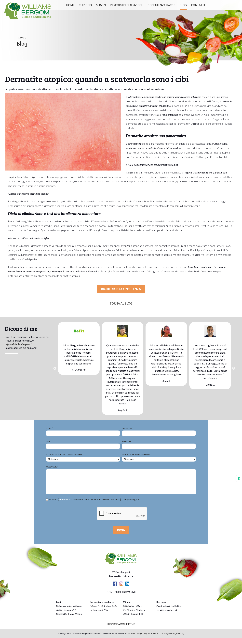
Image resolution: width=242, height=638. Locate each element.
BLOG (183, 4)
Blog (21, 43)
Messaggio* (52, 467)
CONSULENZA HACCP (161, 4)
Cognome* (127, 428)
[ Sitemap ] (179, 633)
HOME (70, 4)
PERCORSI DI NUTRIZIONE (126, 4)
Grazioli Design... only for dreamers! (144, 633)
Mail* (48, 441)
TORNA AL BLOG (121, 303)
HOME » (21, 37)
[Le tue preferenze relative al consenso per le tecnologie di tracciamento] (239, 478)
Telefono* (127, 441)
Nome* (49, 428)
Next (233, 368)
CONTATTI (198, 4)
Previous (54, 368)
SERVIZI (101, 4)
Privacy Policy (168, 633)
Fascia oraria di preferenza (136, 454)
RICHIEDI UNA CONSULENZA (121, 289)
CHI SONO (85, 4)
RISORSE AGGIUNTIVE (121, 624)
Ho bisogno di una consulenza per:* (65, 454)
